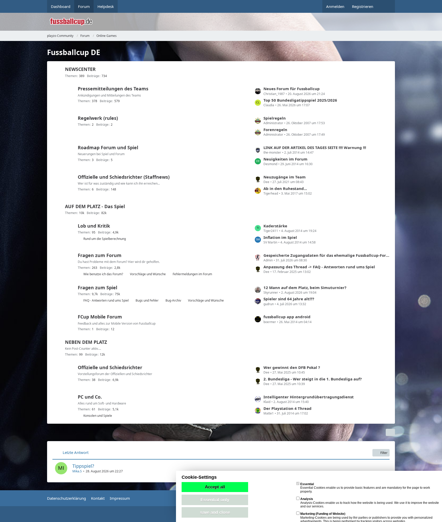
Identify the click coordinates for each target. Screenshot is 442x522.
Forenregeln (275, 129)
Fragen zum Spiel (97, 287)
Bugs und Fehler (147, 300)
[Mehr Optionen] (390, 432)
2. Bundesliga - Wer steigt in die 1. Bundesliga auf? (312, 378)
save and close (215, 512)
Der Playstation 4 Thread (287, 408)
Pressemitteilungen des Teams (113, 89)
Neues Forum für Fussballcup (291, 88)
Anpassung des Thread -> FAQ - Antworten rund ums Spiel (319, 266)
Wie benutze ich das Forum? (103, 274)
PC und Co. (90, 397)
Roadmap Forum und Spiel (108, 147)
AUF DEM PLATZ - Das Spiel (95, 206)
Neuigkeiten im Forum (285, 159)
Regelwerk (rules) (98, 118)
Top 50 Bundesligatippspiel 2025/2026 (300, 100)
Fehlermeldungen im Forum (192, 274)
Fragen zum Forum (99, 255)
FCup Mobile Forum (100, 317)
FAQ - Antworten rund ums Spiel (106, 300)
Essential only (215, 499)
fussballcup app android (287, 316)
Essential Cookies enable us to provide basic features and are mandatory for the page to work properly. (365, 487)
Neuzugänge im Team (284, 176)
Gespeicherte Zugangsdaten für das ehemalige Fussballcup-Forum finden (326, 255)
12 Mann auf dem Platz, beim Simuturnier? (304, 287)
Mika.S (77, 471)
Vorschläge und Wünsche (148, 274)
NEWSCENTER (80, 69)
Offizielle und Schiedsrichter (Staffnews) (124, 177)
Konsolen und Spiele (97, 415)
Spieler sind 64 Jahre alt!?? (288, 298)
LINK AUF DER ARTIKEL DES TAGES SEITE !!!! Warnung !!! (314, 147)
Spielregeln (274, 118)
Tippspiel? (83, 466)
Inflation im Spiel (280, 237)
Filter (384, 453)
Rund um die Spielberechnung (104, 239)
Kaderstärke (275, 225)
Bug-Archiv (173, 300)
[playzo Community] (225, 21)
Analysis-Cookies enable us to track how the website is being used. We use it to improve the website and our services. (369, 502)
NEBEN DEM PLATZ (86, 342)
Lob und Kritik (94, 226)
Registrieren (362, 6)
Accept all (215, 487)
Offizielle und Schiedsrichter (110, 367)
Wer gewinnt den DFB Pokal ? (291, 367)
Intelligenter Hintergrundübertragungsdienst (308, 396)
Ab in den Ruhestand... (285, 188)
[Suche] (386, 6)
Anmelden (335, 6)
